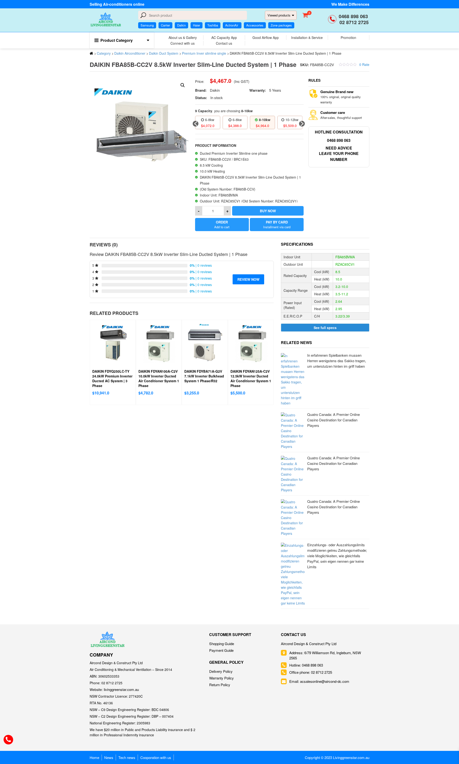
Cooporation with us (155, 757)
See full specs (325, 327)
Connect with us (182, 43)
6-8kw (209, 119)
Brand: (201, 90)
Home (94, 757)
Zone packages (281, 25)
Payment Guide (221, 650)
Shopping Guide (221, 643)
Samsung (147, 25)
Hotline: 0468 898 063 (306, 665)
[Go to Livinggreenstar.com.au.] (91, 53)
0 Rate (364, 64)
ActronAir (232, 25)
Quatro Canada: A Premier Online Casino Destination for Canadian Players (333, 420)
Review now (248, 279)
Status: (201, 97)
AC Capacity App (224, 37)
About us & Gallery (183, 37)
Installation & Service (307, 37)
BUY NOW (268, 210)
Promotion (348, 37)
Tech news (126, 757)
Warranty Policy (221, 677)
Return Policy (219, 684)
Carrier (165, 25)
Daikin (181, 25)
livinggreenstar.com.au (121, 689)
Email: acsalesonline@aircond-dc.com (319, 681)
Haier (196, 25)
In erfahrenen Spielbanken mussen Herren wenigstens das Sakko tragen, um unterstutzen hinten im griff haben (336, 361)
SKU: (304, 64)
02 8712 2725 (354, 22)
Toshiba (212, 25)
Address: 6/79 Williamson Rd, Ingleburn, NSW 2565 (325, 655)
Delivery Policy (221, 671)
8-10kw (237, 119)
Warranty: (257, 90)
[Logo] (107, 639)
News (108, 757)
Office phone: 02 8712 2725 (310, 672)
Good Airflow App (265, 37)
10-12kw (264, 119)
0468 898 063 (354, 16)
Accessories (254, 25)
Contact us (224, 43)
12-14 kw (292, 119)
